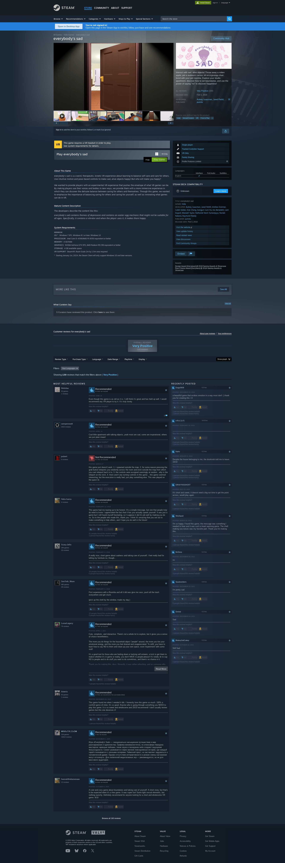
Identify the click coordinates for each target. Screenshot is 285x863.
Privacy (183, 836)
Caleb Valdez (180, 210)
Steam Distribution (142, 851)
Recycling (164, 851)
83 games (64, 695)
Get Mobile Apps (212, 841)
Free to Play (205, 118)
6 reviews (64, 459)
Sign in (58, 130)
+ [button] (212, 118)
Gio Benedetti (218, 210)
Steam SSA (139, 841)
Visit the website (183, 227)
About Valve (165, 836)
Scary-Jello (66, 545)
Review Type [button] (60, 359)
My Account (210, 851)
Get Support (210, 846)
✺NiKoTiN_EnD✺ (69, 731)
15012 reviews (66, 737)
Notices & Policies (188, 846)
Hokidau (65, 388)
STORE (88, 7)
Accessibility (185, 841)
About (115, 7)
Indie (178, 118)
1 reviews (64, 394)
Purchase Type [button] (79, 359)
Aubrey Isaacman (204, 99)
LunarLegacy (67, 623)
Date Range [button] (113, 359)
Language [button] (96, 359)
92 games (64, 391)
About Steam (140, 836)
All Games (57, 35)
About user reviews (207, 334)
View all (228, 303)
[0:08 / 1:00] (114, 76)
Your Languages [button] (68, 368)
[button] (58, 18)
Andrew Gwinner (219, 207)
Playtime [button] (128, 359)
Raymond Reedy (189, 216)
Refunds (183, 856)
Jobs (162, 841)
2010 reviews (66, 427)
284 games (65, 548)
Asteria (64, 692)
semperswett (67, 424)
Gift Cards (138, 856)
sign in (215, 3)
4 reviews (64, 502)
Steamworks (139, 846)
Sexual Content (188, 118)
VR (197, 118)
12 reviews (65, 782)
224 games (65, 734)
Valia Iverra (66, 499)
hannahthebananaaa (70, 779)
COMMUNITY (101, 7)
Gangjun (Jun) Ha (204, 210)
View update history (184, 231)
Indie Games (69, 35)
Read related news (184, 235)
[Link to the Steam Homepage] (64, 10)
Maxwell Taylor (188, 213)
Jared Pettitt (218, 99)
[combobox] (194, 18)
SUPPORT (126, 7)
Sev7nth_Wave (68, 581)
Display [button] (142, 359)
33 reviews (65, 550)
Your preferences (225, 334)
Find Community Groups (186, 243)
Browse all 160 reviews (111, 818)
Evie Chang (191, 210)
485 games (65, 584)
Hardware (164, 846)
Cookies (183, 851)
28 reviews (65, 587)
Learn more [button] (220, 191)
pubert (64, 456)
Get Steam (209, 836)
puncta (200, 102)
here (100, 312)
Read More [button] (161, 669)
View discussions (183, 239)
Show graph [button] (222, 359)
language (224, 3)
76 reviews (65, 626)
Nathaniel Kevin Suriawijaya (206, 213)
